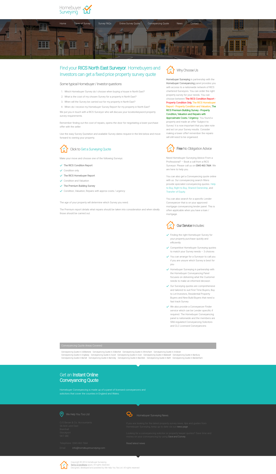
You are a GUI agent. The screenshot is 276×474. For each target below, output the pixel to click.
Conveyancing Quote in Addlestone (76, 352)
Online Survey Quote (129, 23)
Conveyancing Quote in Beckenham (187, 358)
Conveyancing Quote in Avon (129, 355)
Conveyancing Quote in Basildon (131, 358)
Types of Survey (82, 23)
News (180, 23)
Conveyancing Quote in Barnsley (102, 358)
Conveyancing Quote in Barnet (74, 358)
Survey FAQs (104, 23)
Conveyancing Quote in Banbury (186, 355)
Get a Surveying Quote (96, 149)
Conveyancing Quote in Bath (159, 358)
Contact (195, 23)
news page (182, 426)
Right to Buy (180, 187)
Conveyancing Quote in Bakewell (157, 355)
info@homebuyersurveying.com (88, 448)
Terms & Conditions (79, 465)
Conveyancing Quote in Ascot (103, 355)
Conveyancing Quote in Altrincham (137, 352)
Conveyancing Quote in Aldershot (107, 352)
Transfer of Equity (175, 191)
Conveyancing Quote (158, 23)
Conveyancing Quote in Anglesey (75, 355)
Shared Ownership (198, 187)
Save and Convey (176, 436)
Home (63, 23)
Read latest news (135, 443)
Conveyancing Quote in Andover (167, 352)
